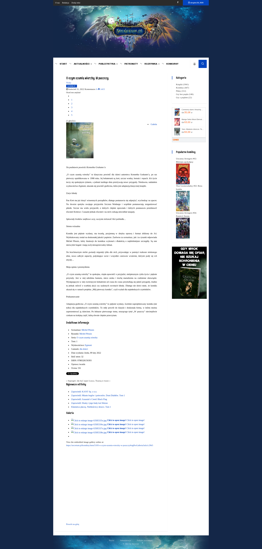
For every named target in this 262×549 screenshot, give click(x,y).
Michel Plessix (88, 330)
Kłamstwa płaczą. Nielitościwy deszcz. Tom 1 (91, 407)
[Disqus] (111, 484)
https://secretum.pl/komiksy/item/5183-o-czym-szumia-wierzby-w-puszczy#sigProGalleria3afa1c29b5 (109, 445)
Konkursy (172, 64)
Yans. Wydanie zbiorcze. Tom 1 (193, 129)
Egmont (88, 345)
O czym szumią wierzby (87, 337)
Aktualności (82, 64)
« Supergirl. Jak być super (77, 381)
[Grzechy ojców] (189, 272)
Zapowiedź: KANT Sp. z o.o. (84, 391)
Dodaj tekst (76, 3)
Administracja (125, 540)
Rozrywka (151, 64)
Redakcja (65, 3)
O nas (57, 3)
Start (63, 64)
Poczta (111, 540)
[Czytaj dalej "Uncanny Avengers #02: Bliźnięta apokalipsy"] (183, 174)
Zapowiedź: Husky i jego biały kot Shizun (89, 403)
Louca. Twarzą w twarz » (99, 381)
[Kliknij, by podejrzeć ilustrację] (79, 140)
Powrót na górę (72, 524)
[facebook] (177, 2)
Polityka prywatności (145, 540)
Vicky (68, 83)
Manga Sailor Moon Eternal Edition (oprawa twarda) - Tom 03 (193, 119)
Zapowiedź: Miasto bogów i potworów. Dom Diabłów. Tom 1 (98, 395)
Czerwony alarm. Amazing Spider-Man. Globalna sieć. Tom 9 (193, 110)
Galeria (154, 124)
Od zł (187, 112)
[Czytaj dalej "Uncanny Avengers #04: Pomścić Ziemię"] (183, 228)
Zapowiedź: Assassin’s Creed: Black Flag (89, 399)
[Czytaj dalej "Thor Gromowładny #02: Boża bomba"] (183, 201)
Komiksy (72, 86)
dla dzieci (84, 349)
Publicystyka (107, 64)
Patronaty (131, 64)
